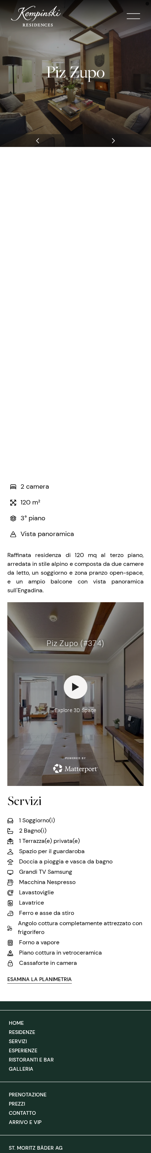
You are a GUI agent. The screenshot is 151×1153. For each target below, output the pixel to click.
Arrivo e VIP (25, 1122)
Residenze (22, 1032)
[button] (38, 140)
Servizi (18, 1041)
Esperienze (23, 1050)
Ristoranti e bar (31, 1059)
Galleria (21, 1069)
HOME (16, 1023)
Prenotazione (28, 1094)
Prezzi (17, 1103)
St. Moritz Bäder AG (36, 1148)
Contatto (22, 1113)
